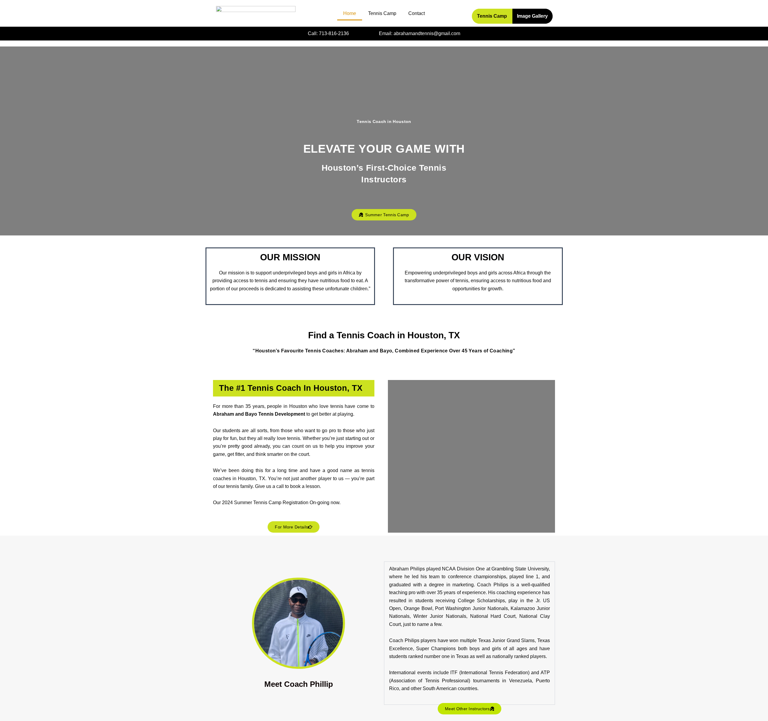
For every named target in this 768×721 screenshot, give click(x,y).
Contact (416, 13)
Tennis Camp (382, 13)
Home (349, 13)
